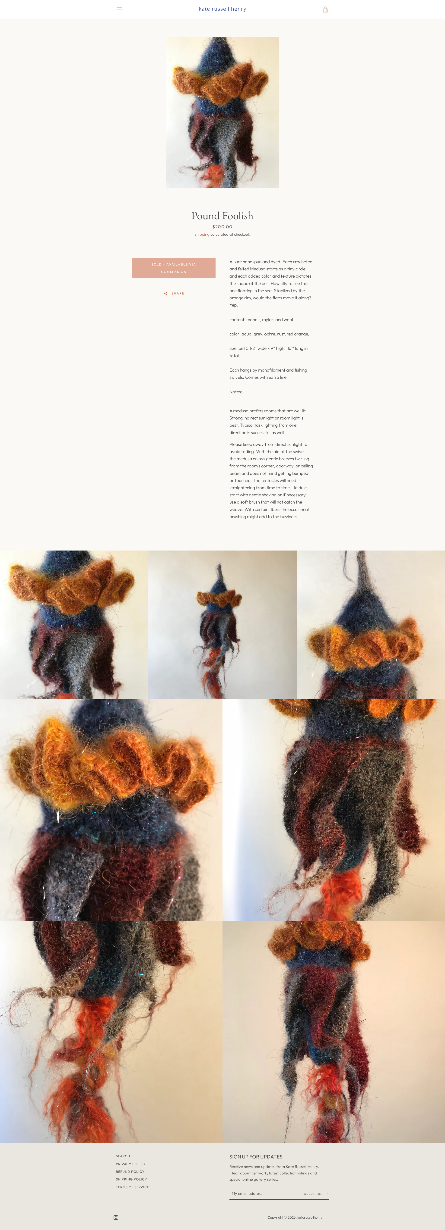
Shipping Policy (131, 1179)
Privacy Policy (131, 1164)
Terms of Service (132, 1187)
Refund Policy (130, 1172)
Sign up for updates (256, 1156)
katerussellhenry (309, 1217)
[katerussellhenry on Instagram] (116, 1217)
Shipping (202, 234)
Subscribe (313, 1194)
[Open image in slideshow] (222, 112)
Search (123, 1156)
